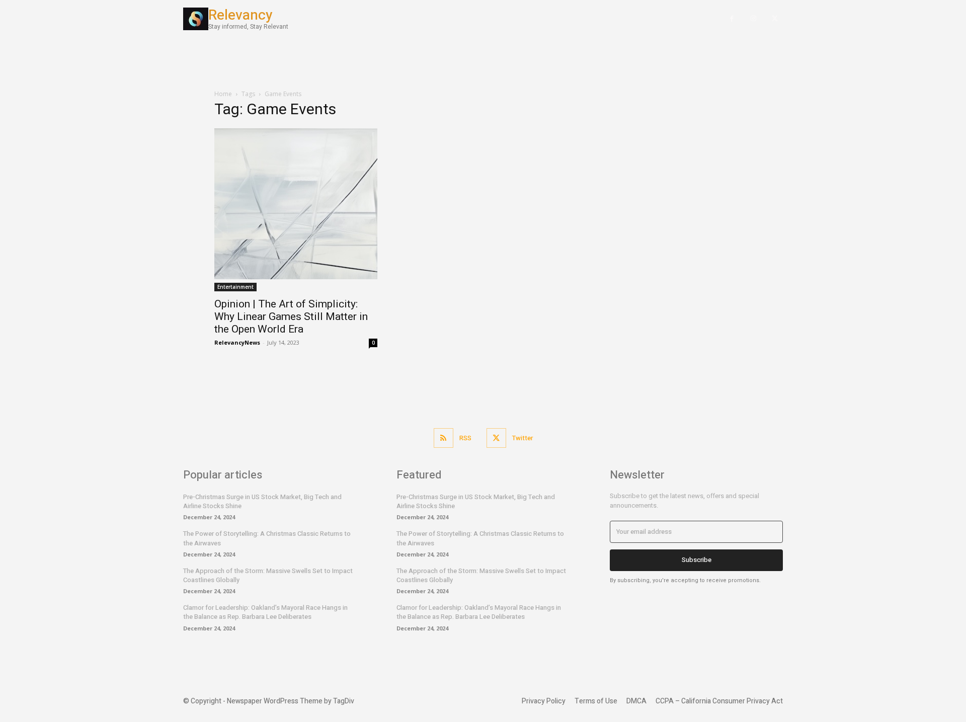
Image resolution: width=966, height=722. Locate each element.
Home (223, 94)
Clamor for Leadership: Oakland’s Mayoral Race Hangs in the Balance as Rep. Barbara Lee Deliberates (265, 612)
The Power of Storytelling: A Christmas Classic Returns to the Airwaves (267, 538)
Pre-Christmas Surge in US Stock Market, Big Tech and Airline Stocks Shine (262, 501)
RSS (465, 438)
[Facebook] (731, 19)
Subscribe (696, 560)
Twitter (522, 438)
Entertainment (235, 286)
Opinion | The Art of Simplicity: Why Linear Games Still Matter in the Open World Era (291, 316)
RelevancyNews (237, 342)
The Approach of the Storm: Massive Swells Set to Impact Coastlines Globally (268, 575)
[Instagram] (753, 19)
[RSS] (443, 438)
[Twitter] (774, 19)
